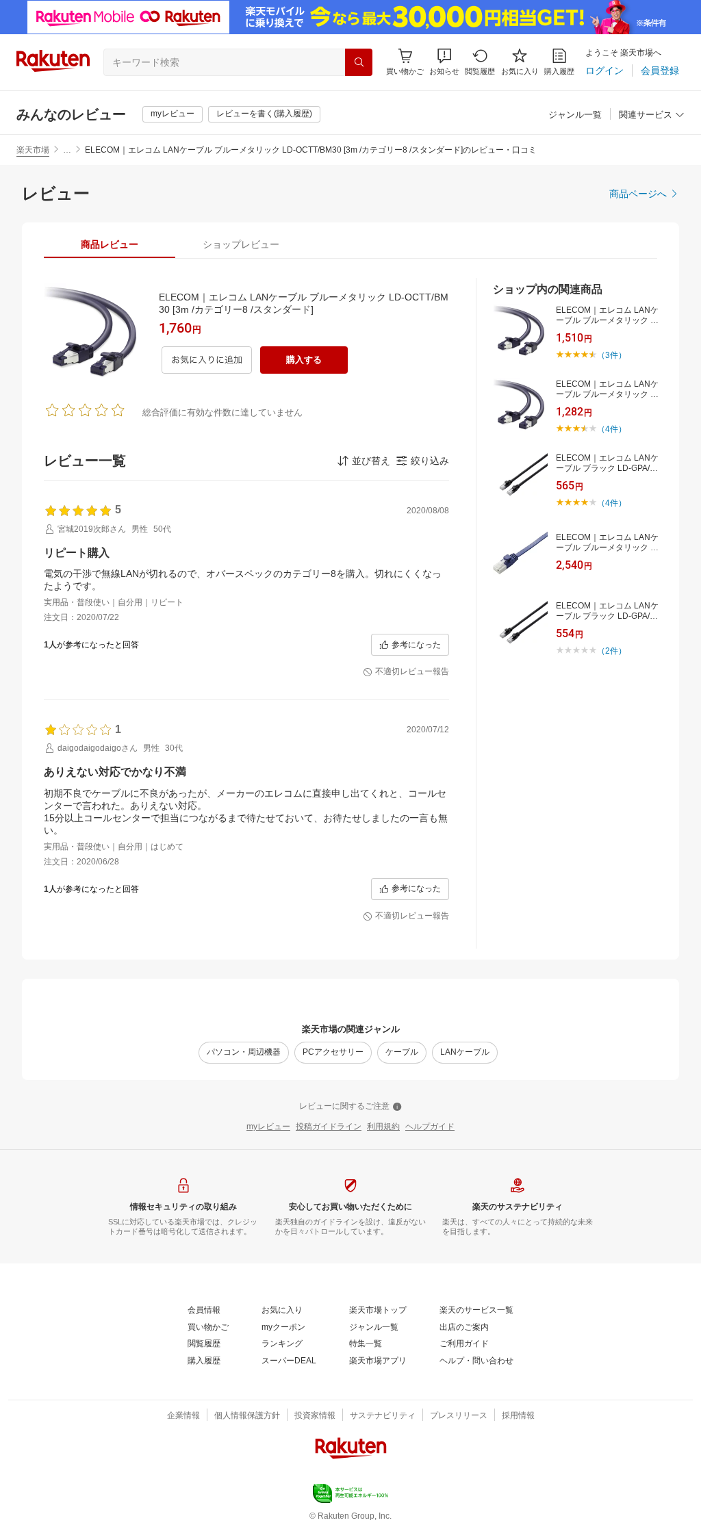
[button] (444, 62)
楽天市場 (32, 150)
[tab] (109, 244)
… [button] (67, 150)
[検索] (358, 62)
